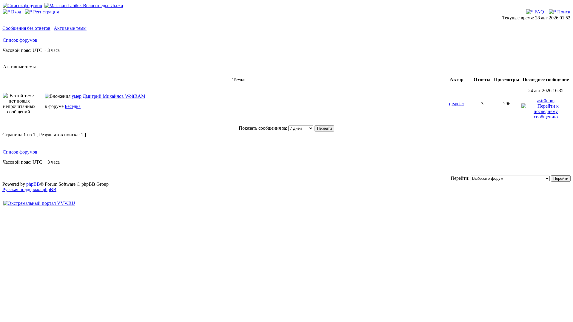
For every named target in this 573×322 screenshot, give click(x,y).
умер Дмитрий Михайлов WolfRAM (108, 96)
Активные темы (70, 28)
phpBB (33, 184)
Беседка (73, 106)
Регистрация (45, 11)
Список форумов (20, 40)
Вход (15, 11)
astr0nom (545, 100)
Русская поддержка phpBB (29, 189)
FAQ (538, 11)
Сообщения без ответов (26, 28)
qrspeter (456, 103)
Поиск (563, 11)
